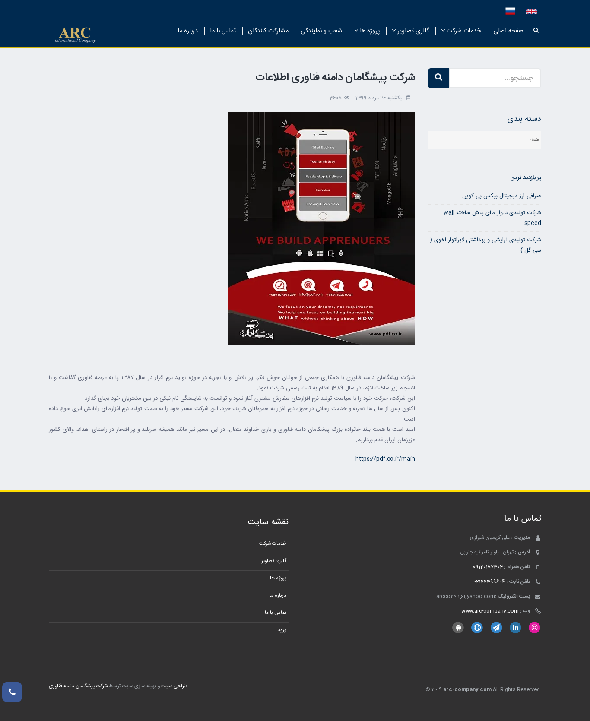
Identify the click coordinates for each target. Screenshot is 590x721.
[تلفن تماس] (12, 692)
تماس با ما (223, 31)
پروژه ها (369, 31)
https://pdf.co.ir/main (385, 459)
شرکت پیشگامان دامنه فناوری (78, 686)
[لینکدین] (515, 628)
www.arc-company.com (490, 611)
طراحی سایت (174, 686)
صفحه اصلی (508, 31)
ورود (282, 630)
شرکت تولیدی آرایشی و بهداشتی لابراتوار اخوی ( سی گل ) (485, 245)
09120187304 (488, 567)
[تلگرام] (496, 628)
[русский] (510, 11)
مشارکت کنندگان (268, 31)
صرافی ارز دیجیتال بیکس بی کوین (501, 196)
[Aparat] (477, 628)
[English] (531, 11)
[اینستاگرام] (534, 628)
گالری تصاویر (412, 31)
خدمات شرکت (463, 31)
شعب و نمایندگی (321, 31)
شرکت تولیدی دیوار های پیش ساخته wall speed (492, 218)
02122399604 (489, 582)
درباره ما (188, 31)
